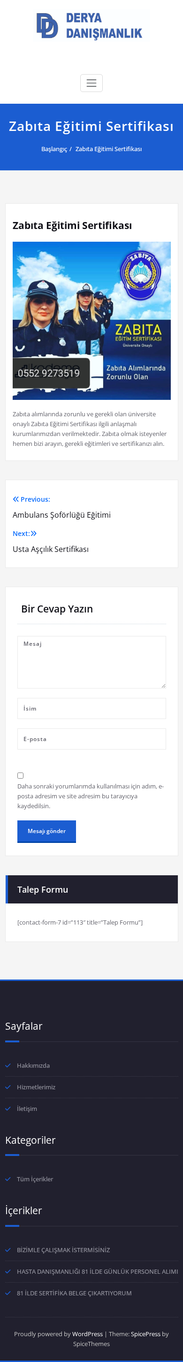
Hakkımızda (33, 1065)
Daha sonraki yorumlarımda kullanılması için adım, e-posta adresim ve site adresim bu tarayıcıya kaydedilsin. (90, 796)
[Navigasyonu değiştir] (91, 83)
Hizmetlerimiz (36, 1087)
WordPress (87, 1334)
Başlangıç (54, 149)
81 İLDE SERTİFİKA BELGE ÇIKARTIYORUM (74, 1293)
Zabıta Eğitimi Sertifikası (109, 149)
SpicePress (145, 1334)
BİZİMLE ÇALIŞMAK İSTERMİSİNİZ (63, 1250)
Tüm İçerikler (35, 1179)
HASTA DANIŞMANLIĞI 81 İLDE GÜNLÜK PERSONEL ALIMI (97, 1271)
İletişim (27, 1108)
